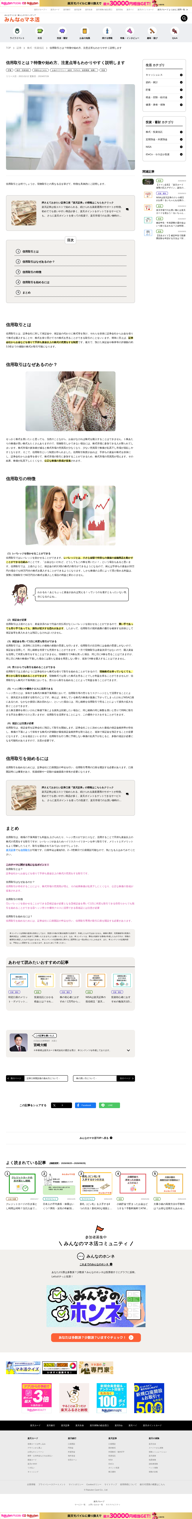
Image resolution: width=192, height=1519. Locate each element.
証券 (19, 48)
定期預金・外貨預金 (156, 139)
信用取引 (25, 850)
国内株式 (112, 1448)
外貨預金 (71, 1452)
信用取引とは (30, 251)
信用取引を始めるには (36, 282)
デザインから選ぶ (35, 1448)
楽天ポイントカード (146, 10)
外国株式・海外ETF (116, 1452)
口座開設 (71, 1444)
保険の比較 (153, 1472)
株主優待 (112, 1472)
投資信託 (112, 1456)
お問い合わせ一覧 (95, 1505)
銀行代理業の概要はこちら (152, 1484)
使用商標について (128, 1484)
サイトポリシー (76, 1484)
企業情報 (31, 1484)
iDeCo (111, 1464)
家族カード (32, 1460)
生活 (40, 38)
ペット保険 (153, 1468)
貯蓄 (148, 90)
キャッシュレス (154, 75)
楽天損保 (152, 1456)
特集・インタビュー (129, 38)
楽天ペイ (130, 10)
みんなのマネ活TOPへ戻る (94, 1138)
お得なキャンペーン (36, 1452)
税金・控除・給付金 (156, 97)
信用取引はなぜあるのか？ (38, 261)
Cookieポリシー (93, 1484)
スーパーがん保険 (156, 1448)
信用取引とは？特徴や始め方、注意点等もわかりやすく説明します (86, 48)
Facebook (86, 1105)
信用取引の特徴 (31, 272)
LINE (110, 1105)
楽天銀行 (66, 10)
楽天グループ (39, 10)
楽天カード (55, 10)
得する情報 (107, 38)
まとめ (26, 292)
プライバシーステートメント (52, 1484)
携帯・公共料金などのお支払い (40, 1456)
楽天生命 (88, 10)
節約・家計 (152, 82)
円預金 (70, 1448)
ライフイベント (17, 38)
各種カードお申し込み (37, 1444)
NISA (149, 147)
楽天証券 (77, 10)
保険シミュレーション (158, 1452)
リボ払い (31, 1468)
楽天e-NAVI (32, 1464)
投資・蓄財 (62, 38)
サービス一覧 (80, 1505)
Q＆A (174, 38)
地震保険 (152, 1460)
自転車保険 (153, 1464)
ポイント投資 (113, 1468)
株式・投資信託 (35, 48)
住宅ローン (72, 1460)
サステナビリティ (113, 1505)
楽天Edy (119, 10)
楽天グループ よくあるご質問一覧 (171, 10)
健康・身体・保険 (155, 104)
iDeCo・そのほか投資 (158, 154)
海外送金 (71, 1456)
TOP (8, 48)
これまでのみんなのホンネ (94, 1264)
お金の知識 (85, 38)
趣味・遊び (152, 38)
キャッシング (33, 1472)
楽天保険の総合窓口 (104, 10)
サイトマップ (110, 1484)
